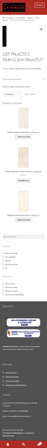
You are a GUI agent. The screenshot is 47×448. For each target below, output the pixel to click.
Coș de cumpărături (36, 442)
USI (6, 268)
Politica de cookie (11, 287)
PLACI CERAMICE (20, 18)
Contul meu (8, 444)
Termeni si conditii (11, 291)
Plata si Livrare (10, 284)
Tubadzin (30, 18)
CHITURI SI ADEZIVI (11, 264)
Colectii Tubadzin (15, 69)
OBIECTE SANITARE (11, 253)
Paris (23, 69)
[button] (41, 29)
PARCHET (8, 261)
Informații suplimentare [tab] (12, 79)
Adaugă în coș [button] (23, 180)
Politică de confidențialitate (14, 294)
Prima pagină (9, 18)
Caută (23, 444)
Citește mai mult (23, 137)
